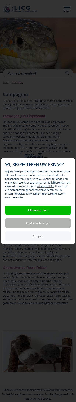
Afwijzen (38, 236)
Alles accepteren (38, 210)
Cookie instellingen (38, 223)
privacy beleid (45, 186)
